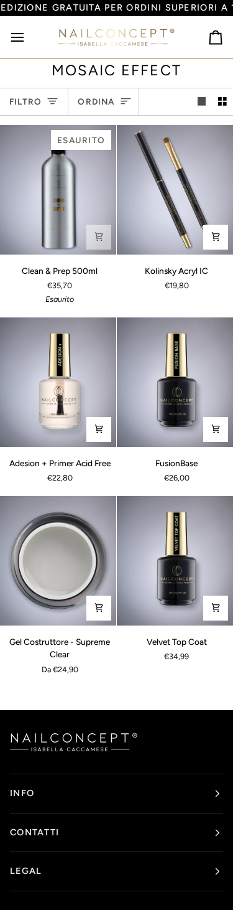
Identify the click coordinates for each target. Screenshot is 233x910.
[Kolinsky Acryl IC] (175, 190)
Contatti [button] (34, 832)
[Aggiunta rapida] (98, 608)
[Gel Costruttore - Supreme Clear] (58, 561)
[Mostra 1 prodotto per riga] (201, 101)
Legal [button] (26, 870)
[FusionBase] (175, 382)
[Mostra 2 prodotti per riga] (222, 101)
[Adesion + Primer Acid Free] (58, 382)
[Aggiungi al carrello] (98, 237)
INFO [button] (22, 793)
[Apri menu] (28, 36)
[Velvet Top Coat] (175, 561)
